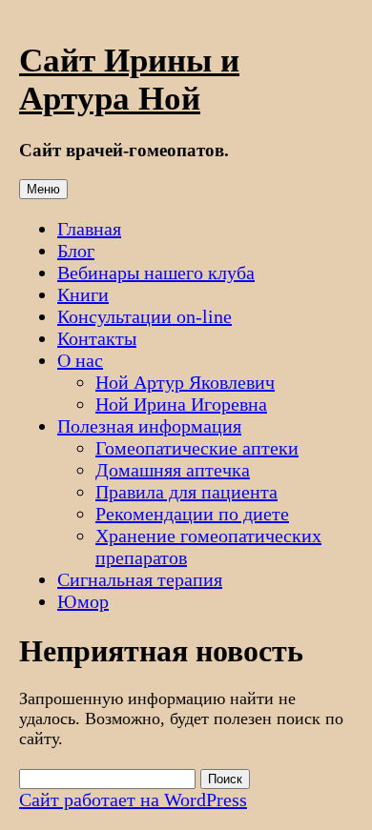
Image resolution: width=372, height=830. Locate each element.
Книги (83, 294)
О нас (80, 360)
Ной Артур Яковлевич (185, 382)
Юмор (83, 601)
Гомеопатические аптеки (197, 447)
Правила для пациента (186, 491)
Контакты (96, 338)
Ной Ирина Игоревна (181, 404)
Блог (75, 250)
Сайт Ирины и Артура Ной (129, 79)
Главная (89, 228)
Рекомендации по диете (192, 513)
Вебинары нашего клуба (156, 272)
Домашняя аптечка (172, 469)
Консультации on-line (144, 316)
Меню (43, 189)
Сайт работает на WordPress (133, 799)
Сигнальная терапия (139, 579)
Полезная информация (149, 425)
